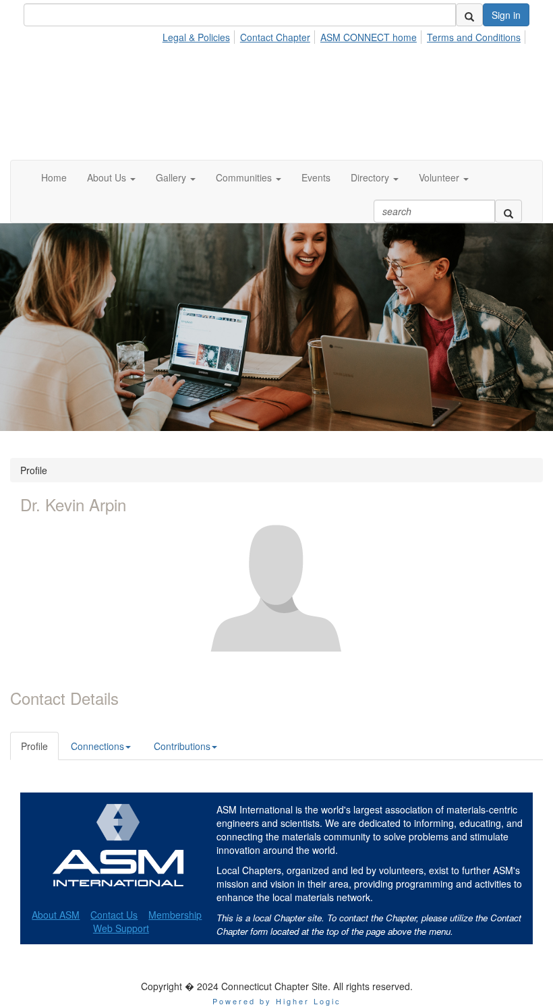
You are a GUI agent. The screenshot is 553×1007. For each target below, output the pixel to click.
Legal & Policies (196, 37)
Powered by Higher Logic (276, 1001)
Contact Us (114, 914)
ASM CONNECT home (368, 37)
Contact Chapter (275, 37)
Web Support (121, 928)
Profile (34, 746)
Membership (175, 914)
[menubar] (345, 35)
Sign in (506, 15)
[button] (111, 177)
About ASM (56, 914)
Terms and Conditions (474, 37)
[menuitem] (200, 35)
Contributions (182, 746)
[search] (469, 14)
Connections (97, 746)
